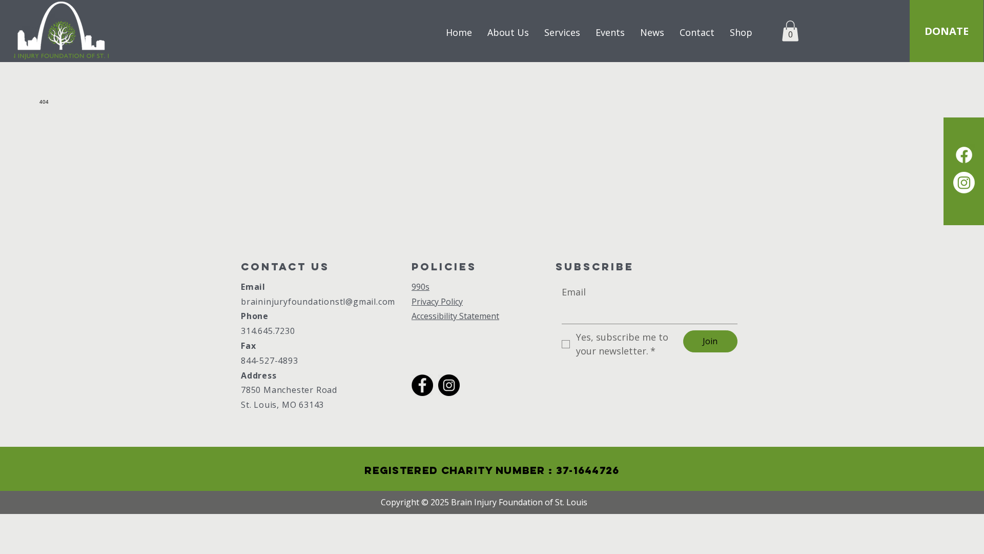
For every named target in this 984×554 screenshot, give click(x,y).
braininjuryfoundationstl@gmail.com (318, 301)
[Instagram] (449, 385)
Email (253, 286)
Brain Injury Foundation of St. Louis (519, 502)
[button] (790, 31)
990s (420, 286)
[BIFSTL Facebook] (964, 155)
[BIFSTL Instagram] (964, 182)
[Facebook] (422, 385)
